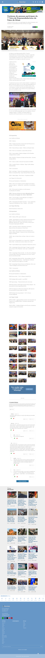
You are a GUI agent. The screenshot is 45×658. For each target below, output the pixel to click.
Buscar (41, 646)
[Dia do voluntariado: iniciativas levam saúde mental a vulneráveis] (12, 581)
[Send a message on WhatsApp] (3, 618)
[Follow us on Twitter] (7, 618)
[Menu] (2, 2)
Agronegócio (3, 622)
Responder (26, 430)
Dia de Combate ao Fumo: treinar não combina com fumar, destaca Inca (22, 588)
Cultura (3, 626)
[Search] (33, 2)
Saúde (3, 643)
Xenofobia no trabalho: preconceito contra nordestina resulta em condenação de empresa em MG (22, 556)
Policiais (3, 639)
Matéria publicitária (4, 636)
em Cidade (33, 498)
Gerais (3, 634)
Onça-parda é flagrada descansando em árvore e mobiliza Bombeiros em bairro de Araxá (22, 539)
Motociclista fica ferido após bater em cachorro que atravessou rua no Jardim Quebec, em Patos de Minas (32, 520)
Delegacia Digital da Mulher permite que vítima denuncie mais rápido (32, 573)
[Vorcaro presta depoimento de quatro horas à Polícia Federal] (12, 566)
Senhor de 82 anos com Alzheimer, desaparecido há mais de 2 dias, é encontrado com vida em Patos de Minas (32, 502)
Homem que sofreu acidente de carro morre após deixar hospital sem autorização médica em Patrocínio (32, 539)
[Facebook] (35, 2)
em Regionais (12, 535)
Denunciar (32, 430)
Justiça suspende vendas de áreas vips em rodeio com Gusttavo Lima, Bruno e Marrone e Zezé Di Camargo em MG (12, 557)
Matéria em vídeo (4, 635)
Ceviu (24, 626)
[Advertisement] (22, 656)
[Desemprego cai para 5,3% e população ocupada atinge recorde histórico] (33, 581)
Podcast (24, 625)
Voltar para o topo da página (22, 649)
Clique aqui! (29, 389)
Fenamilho (3, 631)
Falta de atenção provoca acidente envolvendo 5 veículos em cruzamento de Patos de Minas (22, 519)
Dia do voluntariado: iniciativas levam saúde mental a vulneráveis (11, 588)
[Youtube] (42, 2)
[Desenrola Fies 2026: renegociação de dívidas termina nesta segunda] (22, 566)
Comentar (12, 409)
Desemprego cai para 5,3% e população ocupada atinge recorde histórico (32, 588)
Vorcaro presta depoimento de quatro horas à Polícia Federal (11, 572)
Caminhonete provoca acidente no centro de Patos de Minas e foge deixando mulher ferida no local (11, 502)
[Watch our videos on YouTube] (11, 618)
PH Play (3, 638)
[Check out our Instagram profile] (9, 618)
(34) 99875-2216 (7, 614)
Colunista (3, 625)
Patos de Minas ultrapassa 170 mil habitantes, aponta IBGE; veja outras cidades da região (11, 519)
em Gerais (12, 570)
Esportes (3, 630)
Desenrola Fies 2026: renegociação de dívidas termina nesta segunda (22, 573)
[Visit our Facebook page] (5, 618)
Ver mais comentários (22, 481)
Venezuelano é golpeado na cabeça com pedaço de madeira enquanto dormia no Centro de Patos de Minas (22, 502)
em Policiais (12, 498)
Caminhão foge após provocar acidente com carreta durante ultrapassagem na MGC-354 (11, 539)
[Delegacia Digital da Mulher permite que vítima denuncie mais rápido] (33, 566)
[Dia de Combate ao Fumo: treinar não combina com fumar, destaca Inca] (22, 581)
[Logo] (21, 1)
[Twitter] (37, 2)
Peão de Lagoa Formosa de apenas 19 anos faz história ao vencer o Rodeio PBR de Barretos (32, 556)
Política (3, 640)
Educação (3, 629)
